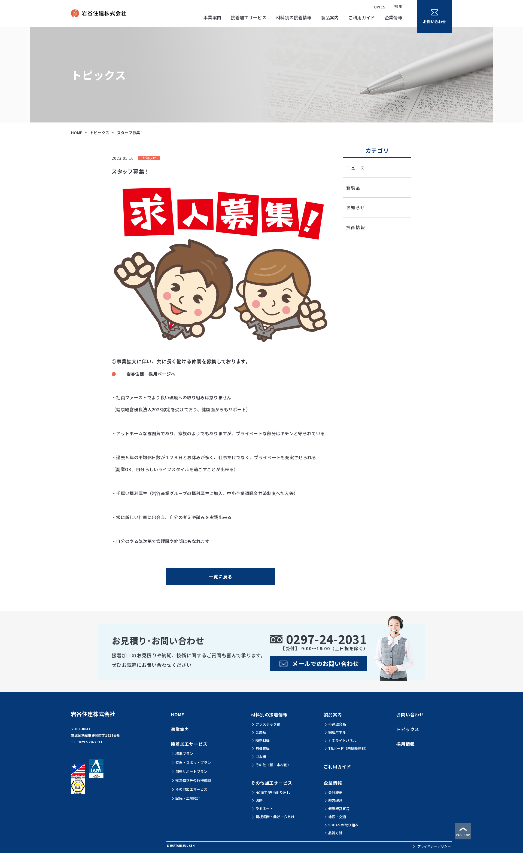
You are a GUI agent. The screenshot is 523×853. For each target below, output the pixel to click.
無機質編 (263, 748)
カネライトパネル (342, 740)
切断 (259, 800)
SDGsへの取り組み (343, 824)
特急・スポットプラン (193, 762)
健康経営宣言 (338, 808)
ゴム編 (261, 756)
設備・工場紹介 (187, 798)
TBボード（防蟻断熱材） (348, 748)
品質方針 (335, 832)
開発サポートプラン (191, 771)
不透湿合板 (337, 724)
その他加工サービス (191, 789)
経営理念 (335, 800)
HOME (76, 132)
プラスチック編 (268, 724)
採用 (398, 6)
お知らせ (355, 207)
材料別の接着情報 (269, 714)
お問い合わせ (410, 714)
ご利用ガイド (361, 17)
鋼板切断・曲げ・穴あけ (275, 816)
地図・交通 (337, 816)
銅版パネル (337, 732)
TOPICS (378, 7)
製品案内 (333, 714)
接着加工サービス (189, 744)
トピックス (100, 132)
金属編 (261, 732)
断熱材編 (263, 740)
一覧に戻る (220, 576)
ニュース (355, 167)
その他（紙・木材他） (273, 764)
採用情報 (405, 744)
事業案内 (212, 17)
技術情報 (355, 227)
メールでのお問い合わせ (325, 663)
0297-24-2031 (90, 742)
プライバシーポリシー (434, 846)
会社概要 (335, 792)
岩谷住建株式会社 (93, 714)
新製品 (353, 187)
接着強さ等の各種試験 (193, 780)
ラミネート (264, 808)
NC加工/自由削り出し (273, 792)
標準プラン (184, 753)
